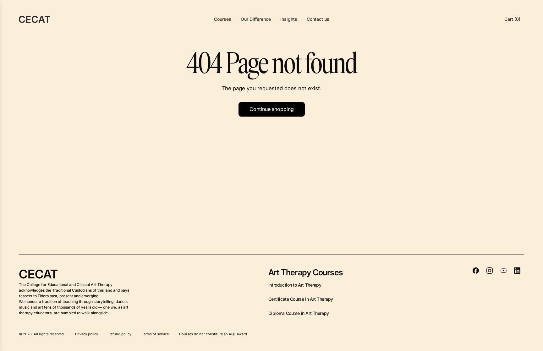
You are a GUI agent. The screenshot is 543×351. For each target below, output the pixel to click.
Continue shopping (272, 109)
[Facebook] (476, 270)
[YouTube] (503, 270)
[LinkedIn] (517, 270)
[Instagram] (489, 270)
